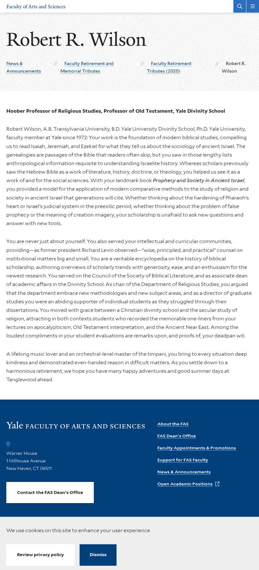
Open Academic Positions (185, 483)
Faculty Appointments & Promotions (196, 447)
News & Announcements (184, 471)
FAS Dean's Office (176, 435)
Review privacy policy (40, 554)
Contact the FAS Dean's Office (50, 492)
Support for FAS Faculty (182, 459)
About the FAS (173, 423)
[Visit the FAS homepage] (75, 428)
